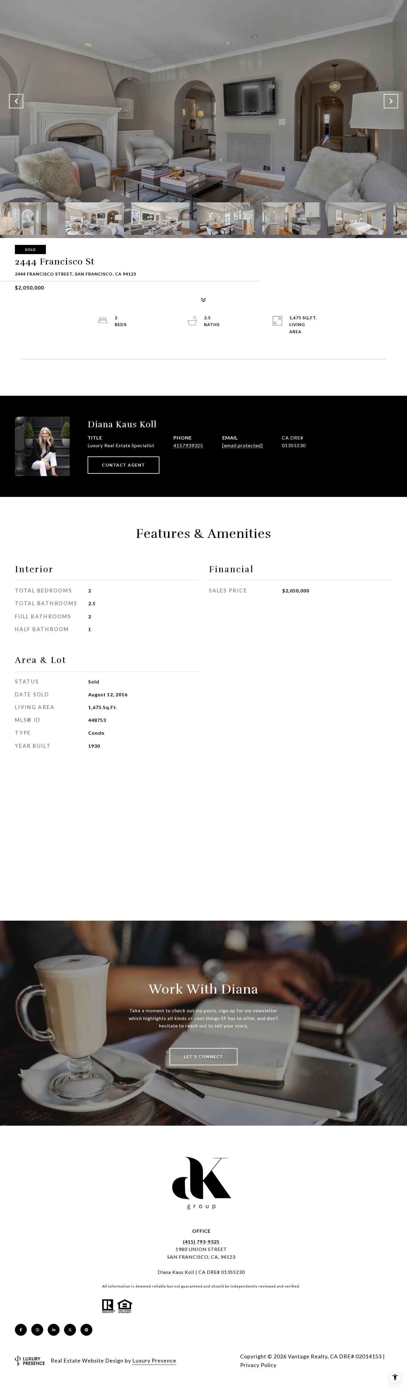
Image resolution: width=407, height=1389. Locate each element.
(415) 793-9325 (201, 1241)
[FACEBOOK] (21, 1330)
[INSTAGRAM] (37, 1330)
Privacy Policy (258, 1365)
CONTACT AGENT (123, 464)
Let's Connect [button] (203, 1056)
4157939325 (188, 445)
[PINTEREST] (86, 1330)
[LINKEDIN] (54, 1330)
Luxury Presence (154, 1360)
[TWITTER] (70, 1330)
